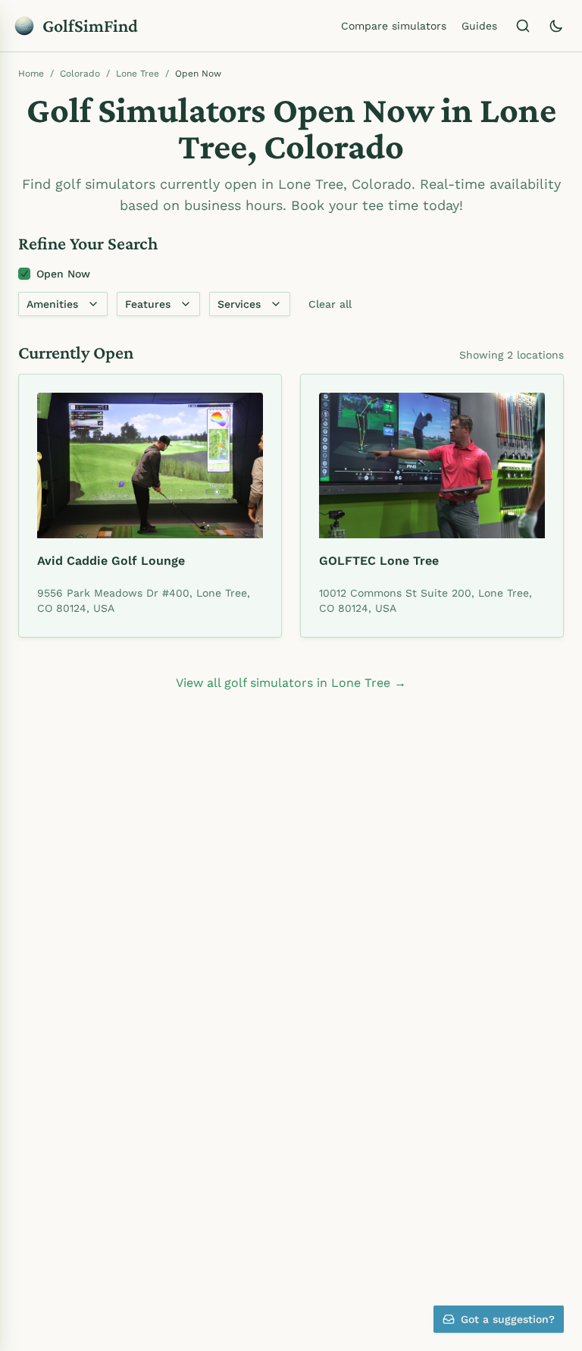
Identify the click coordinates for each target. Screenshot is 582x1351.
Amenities (52, 304)
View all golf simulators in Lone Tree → (291, 683)
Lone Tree (137, 73)
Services (239, 304)
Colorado (80, 73)
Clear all (330, 304)
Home (31, 73)
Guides (479, 26)
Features (148, 304)
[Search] (523, 25)
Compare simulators (393, 26)
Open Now (63, 273)
